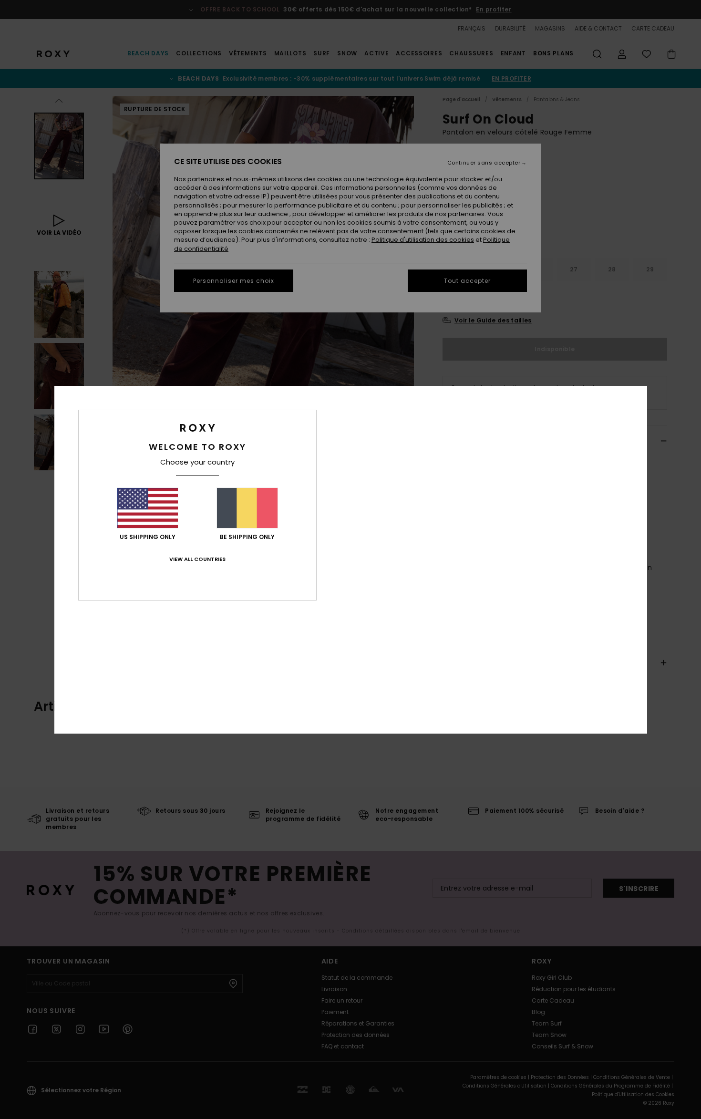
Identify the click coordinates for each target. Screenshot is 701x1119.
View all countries (197, 559)
